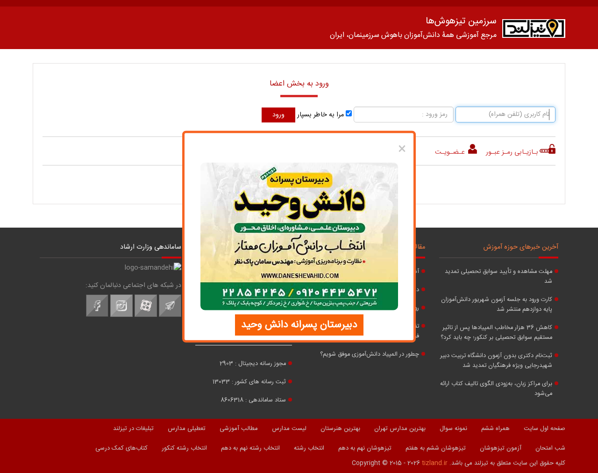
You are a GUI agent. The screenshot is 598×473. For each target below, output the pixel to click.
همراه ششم (495, 428)
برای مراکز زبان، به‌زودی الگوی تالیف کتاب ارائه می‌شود (496, 389)
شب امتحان (550, 448)
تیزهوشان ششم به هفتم (436, 448)
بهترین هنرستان (340, 428)
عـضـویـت (451, 152)
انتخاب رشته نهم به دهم (250, 448)
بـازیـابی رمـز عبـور (512, 152)
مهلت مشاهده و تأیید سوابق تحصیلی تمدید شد (498, 277)
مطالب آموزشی (239, 428)
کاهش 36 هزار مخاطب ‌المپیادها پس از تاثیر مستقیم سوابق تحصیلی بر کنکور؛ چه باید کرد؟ (496, 333)
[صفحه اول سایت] (533, 30)
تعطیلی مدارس (187, 428)
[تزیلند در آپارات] (146, 315)
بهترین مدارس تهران (400, 428)
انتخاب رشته (309, 448)
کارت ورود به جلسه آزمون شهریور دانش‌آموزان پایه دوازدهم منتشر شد (496, 305)
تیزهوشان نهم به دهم (365, 448)
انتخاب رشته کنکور (184, 448)
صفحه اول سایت (544, 428)
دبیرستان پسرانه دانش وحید (299, 324)
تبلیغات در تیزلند (133, 428)
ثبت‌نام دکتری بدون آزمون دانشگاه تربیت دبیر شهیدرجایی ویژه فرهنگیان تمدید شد (496, 361)
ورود (278, 115)
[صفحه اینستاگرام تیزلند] (121, 315)
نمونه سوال (453, 428)
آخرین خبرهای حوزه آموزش (521, 247)
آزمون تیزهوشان (500, 448)
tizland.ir (435, 463)
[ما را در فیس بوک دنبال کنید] (97, 315)
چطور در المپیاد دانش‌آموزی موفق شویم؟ (369, 354)
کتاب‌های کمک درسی (121, 448)
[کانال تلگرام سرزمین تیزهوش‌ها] (170, 315)
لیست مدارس (289, 428)
